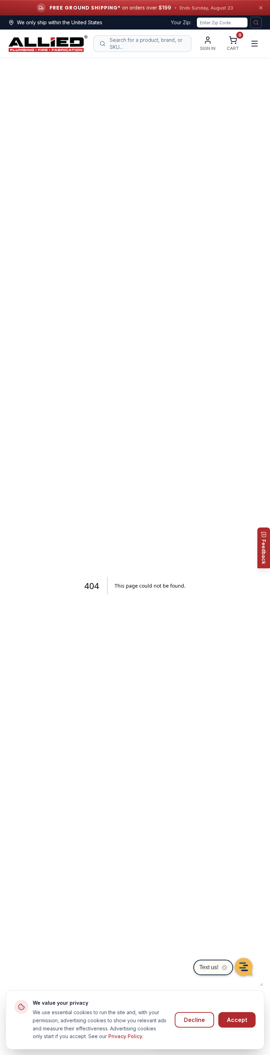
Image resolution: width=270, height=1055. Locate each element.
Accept (237, 1019)
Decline (194, 1019)
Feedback (264, 551)
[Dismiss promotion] (261, 8)
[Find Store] (256, 22)
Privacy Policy (125, 1036)
